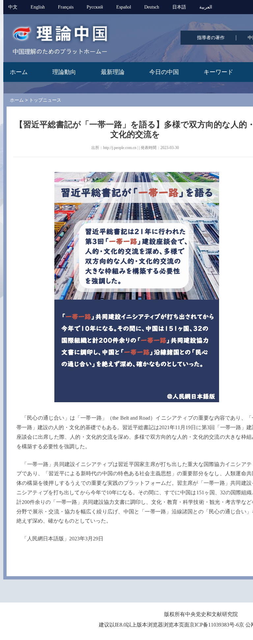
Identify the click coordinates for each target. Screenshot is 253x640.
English (38, 7)
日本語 (179, 7)
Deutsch (151, 7)
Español (123, 7)
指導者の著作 (211, 37)
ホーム (19, 72)
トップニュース (45, 100)
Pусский (95, 7)
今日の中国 (164, 72)
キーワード (218, 72)
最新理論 (113, 72)
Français (65, 7)
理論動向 (64, 72)
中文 (12, 7)
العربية (205, 7)
